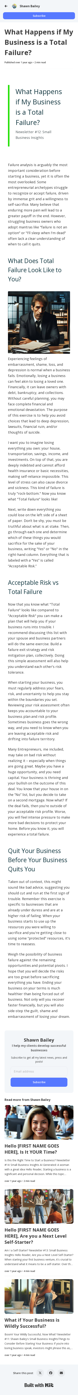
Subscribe (39, 16)
